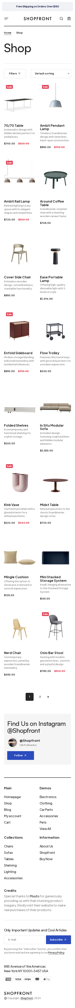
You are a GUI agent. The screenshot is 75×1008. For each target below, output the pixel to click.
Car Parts (46, 809)
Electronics (48, 797)
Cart (7, 822)
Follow (18, 755)
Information (49, 837)
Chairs (8, 846)
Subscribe (56, 939)
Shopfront (47, 852)
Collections (13, 837)
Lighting (10, 872)
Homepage (12, 797)
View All (45, 829)
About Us (46, 846)
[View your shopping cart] (69, 18)
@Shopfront (30, 740)
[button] (6, 18)
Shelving (10, 865)
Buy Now (46, 859)
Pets (43, 822)
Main (8, 788)
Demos (45, 788)
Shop (8, 803)
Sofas (8, 852)
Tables (9, 859)
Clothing (46, 803)
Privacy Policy (56, 952)
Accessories (49, 816)
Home (7, 32)
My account (12, 816)
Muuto (34, 896)
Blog (7, 809)
